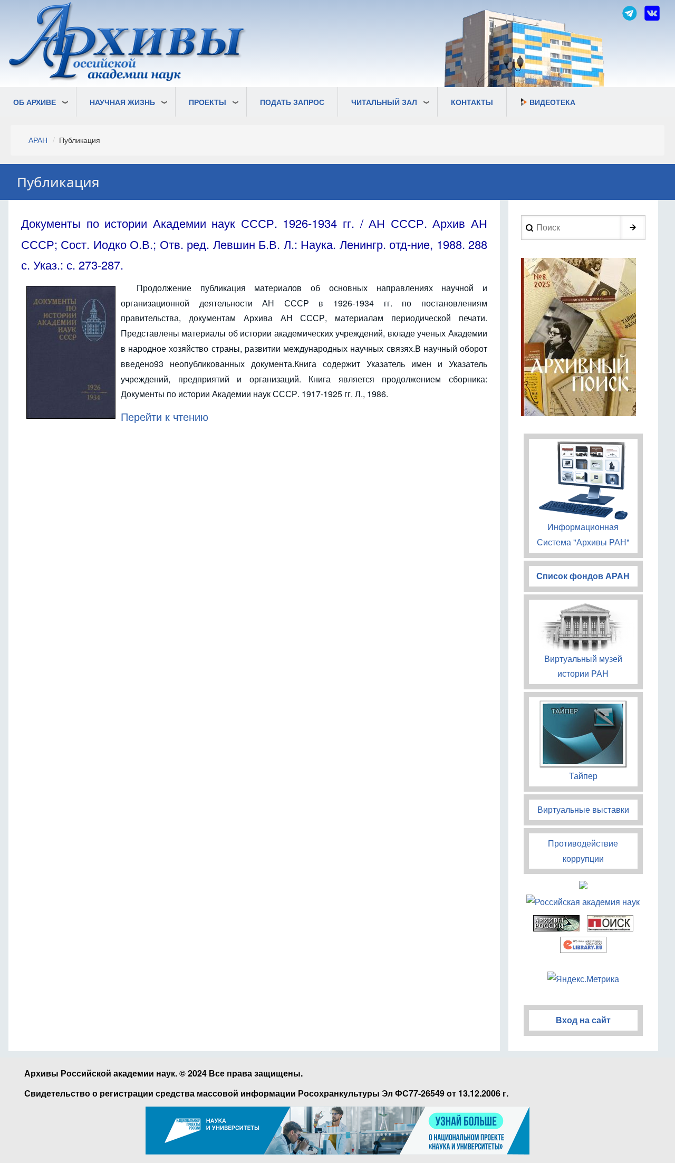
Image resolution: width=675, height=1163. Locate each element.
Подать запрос (292, 102)
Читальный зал (384, 102)
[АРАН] (127, 43)
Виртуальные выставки (583, 809)
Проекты (207, 102)
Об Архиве (34, 102)
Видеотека (552, 102)
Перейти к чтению (164, 416)
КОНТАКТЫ (472, 102)
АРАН (37, 139)
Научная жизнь (122, 102)
